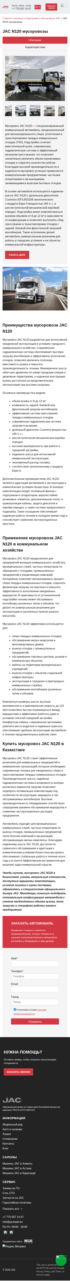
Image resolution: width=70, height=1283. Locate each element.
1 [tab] (27, 118)
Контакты (8, 1143)
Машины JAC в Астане (17, 1168)
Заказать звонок (51, 7)
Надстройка (32, 18)
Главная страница (13, 18)
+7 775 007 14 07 (21, 8)
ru (36, 7)
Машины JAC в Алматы (17, 1163)
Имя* (14, 958)
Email (14, 984)
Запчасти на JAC (13, 1197)
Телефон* (17, 971)
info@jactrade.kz (13, 1221)
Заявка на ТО (11, 1188)
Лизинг (7, 1134)
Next (59, 110)
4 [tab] (42, 118)
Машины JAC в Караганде (19, 1173)
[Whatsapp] (61, 1260)
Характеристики (35, 47)
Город (15, 996)
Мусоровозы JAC (50, 18)
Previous (10, 110)
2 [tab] (32, 118)
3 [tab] (37, 118)
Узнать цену (17, 255)
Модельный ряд (12, 1124)
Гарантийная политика (17, 1202)
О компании (10, 1138)
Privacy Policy (43, 1271)
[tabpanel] (35, 110)
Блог (5, 1148)
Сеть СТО (9, 1193)
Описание (35, 40)
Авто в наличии (12, 1129)
